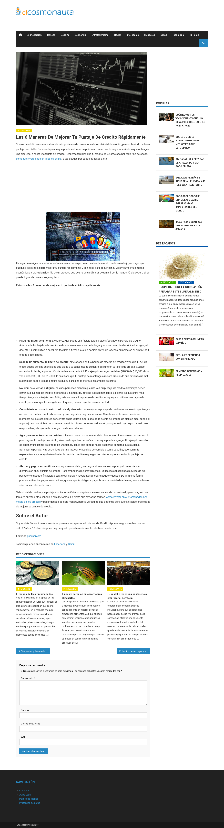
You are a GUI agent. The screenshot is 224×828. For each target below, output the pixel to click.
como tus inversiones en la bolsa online (38, 158)
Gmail (71, 544)
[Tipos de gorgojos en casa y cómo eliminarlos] (83, 573)
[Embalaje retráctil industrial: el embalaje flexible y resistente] (166, 180)
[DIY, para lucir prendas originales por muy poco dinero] (166, 161)
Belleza (51, 35)
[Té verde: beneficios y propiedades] (166, 373)
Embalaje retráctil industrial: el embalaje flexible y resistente (190, 181)
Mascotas (149, 35)
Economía (80, 35)
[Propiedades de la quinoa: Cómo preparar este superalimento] (182, 266)
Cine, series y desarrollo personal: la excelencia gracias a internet (35, 651)
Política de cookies (28, 798)
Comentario (28, 678)
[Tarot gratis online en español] (166, 341)
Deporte (65, 35)
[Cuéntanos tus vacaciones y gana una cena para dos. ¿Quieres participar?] (166, 117)
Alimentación (34, 35)
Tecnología (178, 35)
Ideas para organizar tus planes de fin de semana (188, 226)
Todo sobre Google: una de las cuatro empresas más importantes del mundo (187, 203)
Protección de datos (29, 803)
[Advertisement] (148, 12)
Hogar (117, 35)
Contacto (24, 790)
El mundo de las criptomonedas (34, 594)
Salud (164, 35)
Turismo (194, 35)
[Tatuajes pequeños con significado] (166, 357)
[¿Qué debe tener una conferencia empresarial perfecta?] (128, 573)
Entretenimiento (100, 35)
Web (23, 737)
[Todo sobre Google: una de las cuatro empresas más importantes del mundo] (166, 198)
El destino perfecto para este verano (134, 651)
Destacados (165, 243)
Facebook (59, 544)
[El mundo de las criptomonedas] (37, 573)
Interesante (133, 35)
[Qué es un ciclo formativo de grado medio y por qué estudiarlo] (166, 139)
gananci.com (34, 536)
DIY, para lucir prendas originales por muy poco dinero (189, 163)
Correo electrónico (30, 723)
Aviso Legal (25, 794)
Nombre (25, 710)
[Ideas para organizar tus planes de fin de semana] (166, 224)
